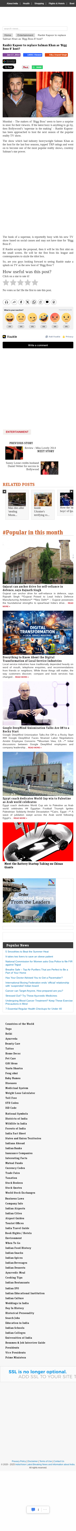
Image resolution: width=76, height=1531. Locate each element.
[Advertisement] (38, 194)
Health (26, 3)
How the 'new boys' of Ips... (68, 509)
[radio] (6, 283)
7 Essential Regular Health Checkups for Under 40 (33, 1008)
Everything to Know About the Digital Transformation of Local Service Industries (32, 659)
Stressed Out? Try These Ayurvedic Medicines (31, 995)
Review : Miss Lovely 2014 (40, 448)
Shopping (39, 3)
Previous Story (21, 443)
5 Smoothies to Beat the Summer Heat (27, 951)
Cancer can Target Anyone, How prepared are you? (34, 990)
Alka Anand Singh (58, 55)
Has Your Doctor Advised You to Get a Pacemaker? (34, 977)
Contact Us (59, 1461)
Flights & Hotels (57, 3)
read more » (22, 677)
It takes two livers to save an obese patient (29, 956)
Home (7, 35)
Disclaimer (33, 1461)
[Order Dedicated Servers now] (29, 921)
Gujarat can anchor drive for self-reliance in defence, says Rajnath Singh (33, 588)
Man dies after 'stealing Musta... (16, 511)
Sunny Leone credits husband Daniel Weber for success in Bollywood (22, 466)
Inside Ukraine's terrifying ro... (41, 511)
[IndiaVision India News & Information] (39, 17)
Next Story (45, 451)
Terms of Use (45, 1461)
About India (12, 3)
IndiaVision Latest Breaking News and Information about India (45, 1464)
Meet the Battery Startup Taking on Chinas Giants (33, 865)
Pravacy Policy (19, 1461)
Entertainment (25, 35)
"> (44, 68)
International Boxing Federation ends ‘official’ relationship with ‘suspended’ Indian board (37, 984)
